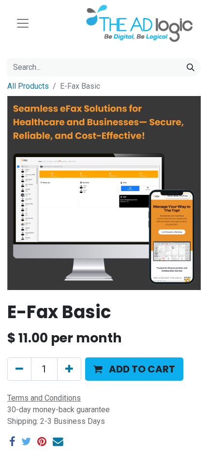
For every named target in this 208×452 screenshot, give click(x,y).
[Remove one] (19, 369)
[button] (134, 369)
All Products (28, 86)
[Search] (190, 67)
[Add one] (69, 369)
